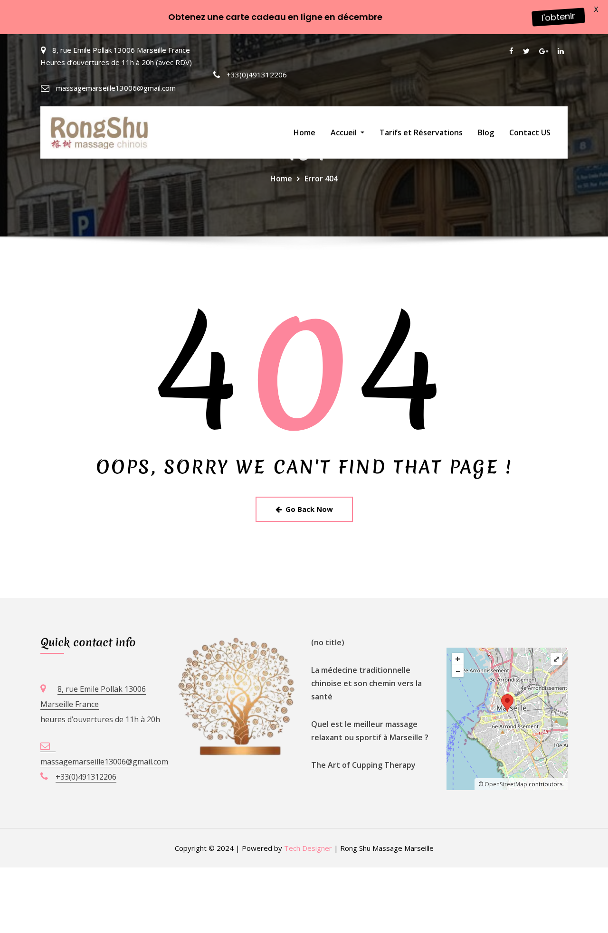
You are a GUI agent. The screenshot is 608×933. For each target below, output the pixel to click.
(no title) (327, 642)
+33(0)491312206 (257, 74)
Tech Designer (308, 848)
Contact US (530, 132)
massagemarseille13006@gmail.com (116, 88)
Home (304, 132)
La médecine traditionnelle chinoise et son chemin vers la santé (366, 683)
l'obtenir (558, 17)
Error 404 (321, 178)
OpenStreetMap (505, 784)
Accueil (345, 132)
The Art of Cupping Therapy (363, 765)
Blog (486, 132)
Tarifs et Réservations (421, 132)
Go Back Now (309, 509)
